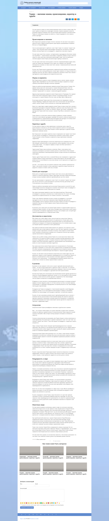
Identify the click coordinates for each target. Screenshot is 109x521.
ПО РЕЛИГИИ (42, 8)
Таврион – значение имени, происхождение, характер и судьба (76, 457)
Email (36, 484)
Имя (21, 484)
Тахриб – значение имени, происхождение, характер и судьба (53, 473)
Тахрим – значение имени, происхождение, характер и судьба (29, 473)
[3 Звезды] (34, 439)
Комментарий (23, 488)
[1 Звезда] (32, 439)
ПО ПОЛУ (23, 8)
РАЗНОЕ (81, 8)
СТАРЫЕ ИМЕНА (61, 8)
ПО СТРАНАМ (51, 8)
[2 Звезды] (33, 439)
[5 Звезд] (35, 439)
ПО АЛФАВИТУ (32, 8)
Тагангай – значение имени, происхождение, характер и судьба (53, 457)
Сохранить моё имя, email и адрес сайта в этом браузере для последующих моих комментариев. (43, 505)
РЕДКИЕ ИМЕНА (72, 8)
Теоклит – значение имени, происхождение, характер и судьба (76, 473)
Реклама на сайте (34, 518)
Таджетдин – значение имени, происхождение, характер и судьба (29, 457)
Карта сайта (23, 518)
